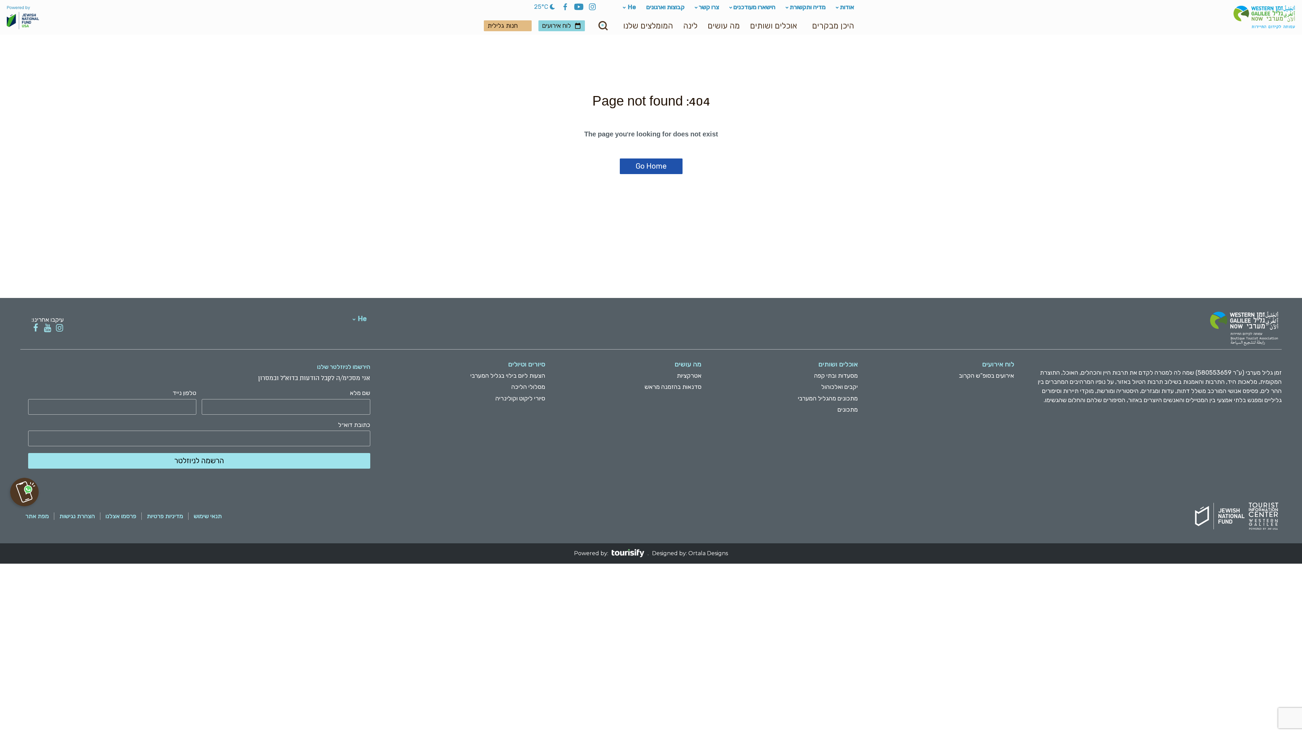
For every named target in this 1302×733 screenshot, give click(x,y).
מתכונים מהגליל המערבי (828, 398)
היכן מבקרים (833, 26)
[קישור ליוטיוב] (47, 328)
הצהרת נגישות (77, 516)
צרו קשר (709, 7)
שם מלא (360, 393)
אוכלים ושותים (773, 26)
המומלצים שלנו (648, 26)
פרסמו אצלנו (120, 516)
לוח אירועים (556, 26)
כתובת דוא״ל (354, 425)
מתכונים (847, 409)
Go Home (651, 166)
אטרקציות (689, 375)
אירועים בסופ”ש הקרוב (986, 375)
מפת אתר (37, 516)
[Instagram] (592, 8)
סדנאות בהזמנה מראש (673, 387)
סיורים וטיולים (526, 364)
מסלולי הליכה (528, 387)
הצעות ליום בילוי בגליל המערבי (507, 375)
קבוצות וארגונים (665, 7)
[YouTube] (579, 8)
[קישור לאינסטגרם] (59, 328)
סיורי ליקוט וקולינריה (520, 398)
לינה (690, 26)
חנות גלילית (503, 26)
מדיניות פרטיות (165, 516)
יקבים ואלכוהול (839, 387)
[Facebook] (565, 8)
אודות (847, 7)
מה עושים (724, 26)
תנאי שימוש (208, 516)
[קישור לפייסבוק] (36, 328)
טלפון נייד (184, 393)
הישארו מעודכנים (754, 7)
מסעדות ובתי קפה (836, 375)
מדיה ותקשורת (808, 7)
